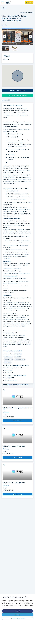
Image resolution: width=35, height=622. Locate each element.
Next (30, 36)
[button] (3, 25)
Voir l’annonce (17, 420)
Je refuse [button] (17, 614)
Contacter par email (18, 90)
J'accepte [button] (17, 611)
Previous (4, 36)
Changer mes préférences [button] (17, 618)
